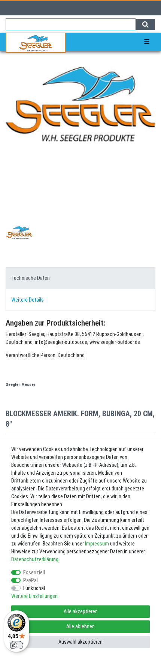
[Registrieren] (22, 8)
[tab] (80, 278)
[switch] (16, 645)
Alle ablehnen (80, 626)
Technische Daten (30, 278)
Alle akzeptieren (81, 611)
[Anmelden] (8, 8)
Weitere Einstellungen (34, 596)
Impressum (97, 544)
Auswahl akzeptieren (80, 642)
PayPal (30, 580)
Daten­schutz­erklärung (34, 559)
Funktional (34, 588)
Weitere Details (27, 300)
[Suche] (145, 24)
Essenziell (34, 572)
